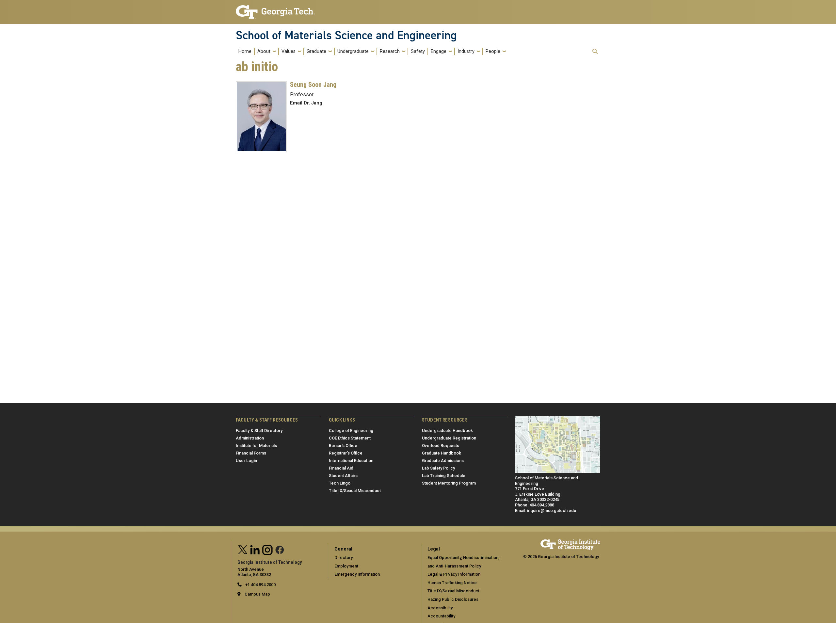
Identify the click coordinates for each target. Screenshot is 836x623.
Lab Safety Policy (438, 468)
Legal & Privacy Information (453, 574)
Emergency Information (357, 574)
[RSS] (279, 549)
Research (390, 51)
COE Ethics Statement (350, 438)
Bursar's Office (343, 445)
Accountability (441, 616)
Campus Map (257, 594)
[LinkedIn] (255, 549)
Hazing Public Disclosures (452, 599)
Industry (466, 51)
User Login (246, 460)
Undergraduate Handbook (447, 430)
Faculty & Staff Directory (259, 430)
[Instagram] (267, 549)
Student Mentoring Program (449, 483)
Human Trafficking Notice (452, 582)
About (263, 51)
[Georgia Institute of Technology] (275, 9)
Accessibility (440, 607)
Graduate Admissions (443, 460)
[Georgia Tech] (570, 542)
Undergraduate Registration (449, 438)
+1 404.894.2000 (260, 584)
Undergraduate (353, 51)
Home (244, 51)
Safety (418, 51)
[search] (595, 51)
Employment (346, 566)
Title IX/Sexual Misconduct (355, 490)
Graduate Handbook (441, 453)
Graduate (316, 51)
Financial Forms (251, 453)
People (493, 51)
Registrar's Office (345, 453)
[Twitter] (243, 549)
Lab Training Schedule (443, 475)
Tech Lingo (339, 483)
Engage (438, 51)
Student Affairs (343, 475)
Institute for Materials (256, 445)
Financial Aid (341, 468)
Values (288, 51)
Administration (250, 438)
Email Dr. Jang (306, 103)
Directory (343, 557)
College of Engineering (351, 430)
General (343, 549)
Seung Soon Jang (313, 84)
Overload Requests (440, 445)
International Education (351, 460)
